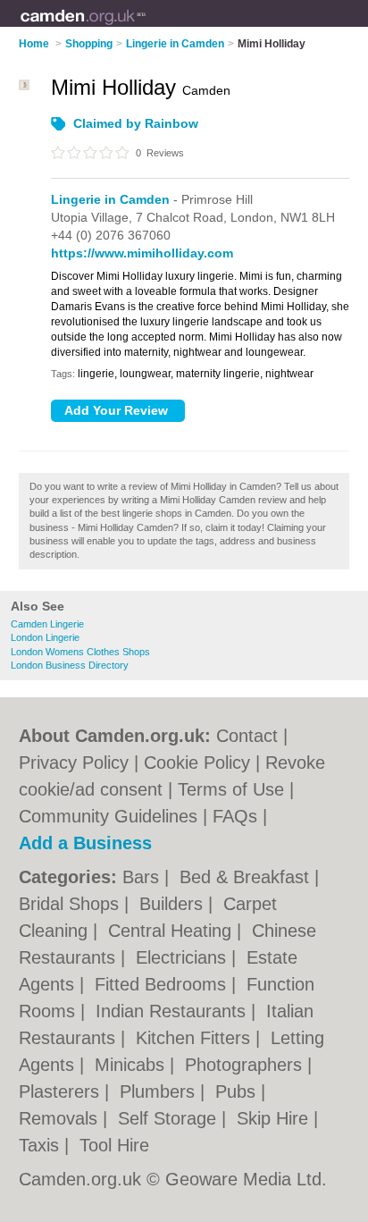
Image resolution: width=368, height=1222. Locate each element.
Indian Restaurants (173, 1011)
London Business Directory (70, 665)
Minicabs (132, 1065)
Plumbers (160, 1091)
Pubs (238, 1091)
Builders (173, 904)
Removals (61, 1118)
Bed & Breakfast (247, 877)
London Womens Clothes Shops (80, 651)
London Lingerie (45, 637)
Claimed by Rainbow (135, 123)
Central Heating (172, 930)
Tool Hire (114, 1145)
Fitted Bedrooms (163, 984)
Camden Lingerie (47, 624)
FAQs (235, 816)
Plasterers (62, 1091)
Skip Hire (275, 1118)
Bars (143, 877)
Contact (247, 736)
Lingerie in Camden (110, 199)
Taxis (41, 1145)
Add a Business (85, 843)
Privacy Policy (74, 762)
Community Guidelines (108, 816)
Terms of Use (231, 789)
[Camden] (147, 27)
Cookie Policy (197, 762)
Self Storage (170, 1118)
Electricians (183, 957)
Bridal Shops (71, 904)
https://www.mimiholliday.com (142, 253)
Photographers (246, 1065)
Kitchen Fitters (195, 1038)
